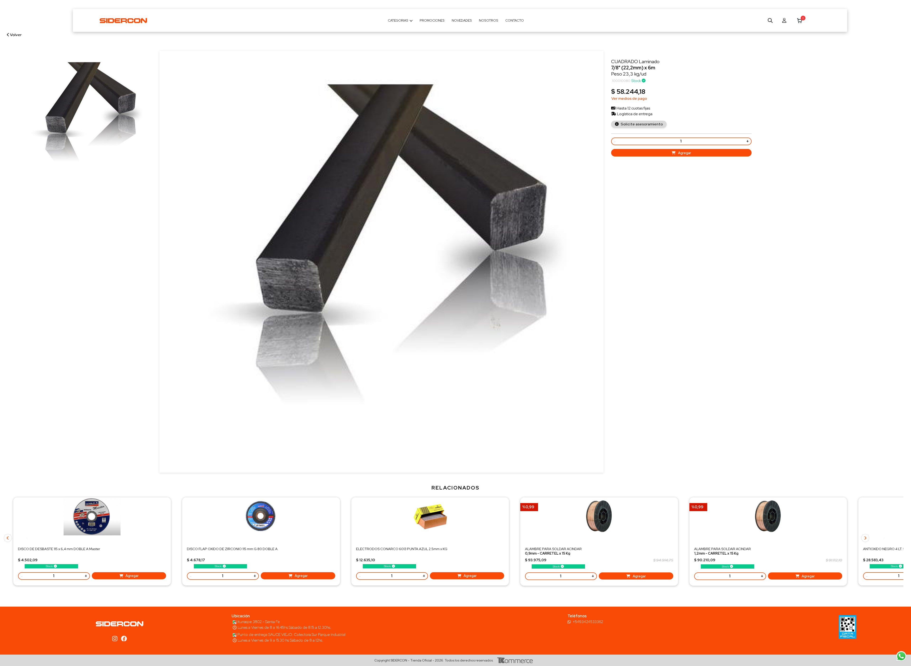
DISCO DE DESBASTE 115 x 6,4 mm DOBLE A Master (59, 549)
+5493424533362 (588, 622)
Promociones (432, 20)
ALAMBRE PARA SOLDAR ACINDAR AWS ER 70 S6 (553, 553)
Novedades (462, 20)
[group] (84, 117)
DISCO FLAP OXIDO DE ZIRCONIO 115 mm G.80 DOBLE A (232, 549)
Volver (15, 34)
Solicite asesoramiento (641, 124)
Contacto (514, 20)
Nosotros (488, 20)
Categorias (398, 20)
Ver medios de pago (629, 98)
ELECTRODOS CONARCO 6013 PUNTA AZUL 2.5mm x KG (401, 549)
